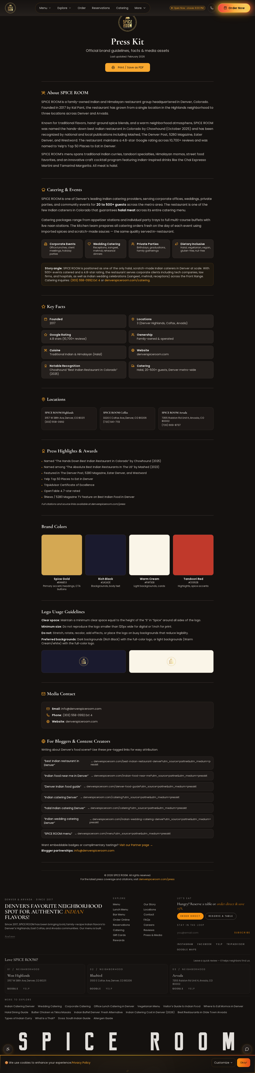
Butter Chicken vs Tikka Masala (51, 1012)
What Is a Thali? (45, 1018)
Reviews (148, 930)
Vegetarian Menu (148, 1006)
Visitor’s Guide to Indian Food (181, 1006)
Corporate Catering (78, 1006)
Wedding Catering (50, 1006)
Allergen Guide (103, 1018)
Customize (221, 1063)
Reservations (121, 925)
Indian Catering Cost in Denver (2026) (150, 1012)
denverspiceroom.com (82, 722)
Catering (118, 930)
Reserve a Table (220, 916)
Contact (148, 915)
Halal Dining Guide (16, 1012)
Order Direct (190, 916)
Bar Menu (119, 915)
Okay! (243, 1062)
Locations (149, 909)
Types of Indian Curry (18, 1018)
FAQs (146, 920)
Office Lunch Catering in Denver (114, 1006)
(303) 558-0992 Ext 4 (85, 280)
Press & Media (152, 935)
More (138, 8)
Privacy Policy (81, 1063)
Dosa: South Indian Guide (74, 1018)
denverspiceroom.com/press (157, 879)
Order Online (121, 920)
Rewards (119, 940)
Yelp (219, 944)
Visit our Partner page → (136, 845)
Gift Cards (119, 935)
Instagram (185, 944)
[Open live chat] (247, 1049)
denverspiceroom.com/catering (127, 280)
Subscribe (242, 932)
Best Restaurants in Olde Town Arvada (202, 1012)
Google (12, 988)
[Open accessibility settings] (8, 1049)
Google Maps (187, 949)
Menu (116, 904)
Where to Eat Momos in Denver (223, 1006)
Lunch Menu (120, 909)
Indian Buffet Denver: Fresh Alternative (98, 1012)
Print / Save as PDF (131, 67)
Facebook (204, 944)
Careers (148, 925)
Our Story (149, 904)
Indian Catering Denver (20, 1006)
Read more (10, 936)
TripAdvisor (236, 944)
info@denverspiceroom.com (81, 709)
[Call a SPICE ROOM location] (212, 8)
